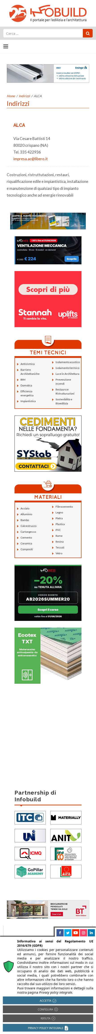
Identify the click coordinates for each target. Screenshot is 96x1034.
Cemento (26, 537)
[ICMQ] (30, 853)
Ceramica (26, 543)
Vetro (59, 553)
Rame (59, 535)
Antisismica (28, 364)
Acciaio (25, 508)
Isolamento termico (67, 368)
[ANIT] (65, 835)
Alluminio (26, 514)
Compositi (27, 549)
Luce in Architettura (67, 373)
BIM (23, 379)
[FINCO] (65, 853)
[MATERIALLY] (65, 817)
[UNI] (30, 835)
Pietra (59, 518)
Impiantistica (28, 401)
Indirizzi (24, 96)
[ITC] (30, 817)
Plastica (60, 524)
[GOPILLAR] (30, 871)
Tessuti (60, 547)
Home (11, 96)
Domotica (26, 385)
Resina (60, 541)
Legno (59, 512)
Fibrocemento (64, 506)
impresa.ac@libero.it (30, 158)
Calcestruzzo (28, 526)
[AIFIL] (65, 871)
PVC (58, 530)
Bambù (25, 520)
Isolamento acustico (68, 362)
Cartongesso (28, 531)
